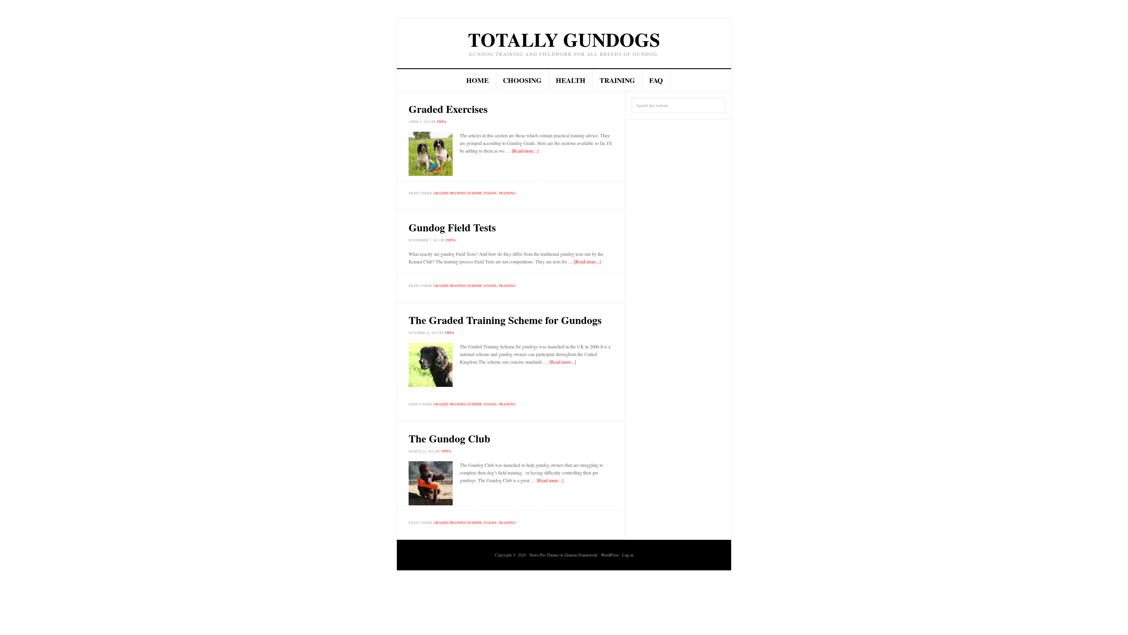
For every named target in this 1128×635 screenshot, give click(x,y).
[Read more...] (525, 151)
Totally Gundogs (564, 39)
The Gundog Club (449, 438)
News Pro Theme (543, 555)
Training (507, 192)
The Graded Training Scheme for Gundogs (505, 319)
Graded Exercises (448, 108)
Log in (627, 555)
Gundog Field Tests (452, 227)
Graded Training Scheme (458, 192)
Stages (490, 192)
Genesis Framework (581, 555)
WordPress (610, 555)
